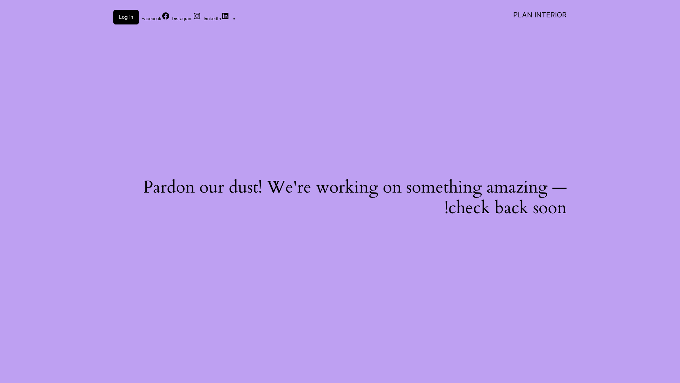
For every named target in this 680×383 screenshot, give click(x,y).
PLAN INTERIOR (540, 15)
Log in (126, 17)
